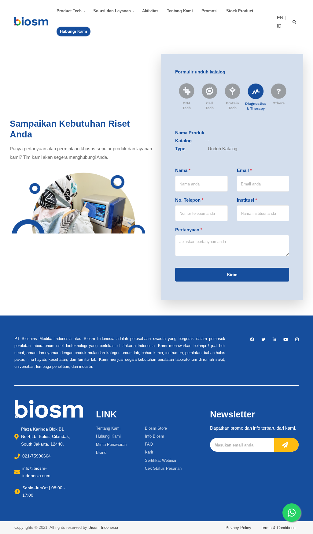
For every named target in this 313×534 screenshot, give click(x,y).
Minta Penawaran (111, 444)
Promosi (209, 11)
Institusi (247, 200)
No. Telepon (189, 200)
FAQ (149, 444)
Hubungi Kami (108, 436)
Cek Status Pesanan (163, 468)
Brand (101, 452)
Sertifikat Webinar (160, 460)
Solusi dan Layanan (112, 11)
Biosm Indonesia (103, 527)
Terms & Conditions (278, 527)
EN (280, 17)
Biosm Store (156, 428)
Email (244, 170)
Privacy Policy (238, 527)
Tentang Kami (180, 11)
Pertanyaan (188, 229)
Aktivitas (150, 11)
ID (279, 25)
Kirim (232, 274)
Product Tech (69, 11)
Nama (182, 170)
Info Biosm (154, 436)
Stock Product (239, 11)
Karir (149, 452)
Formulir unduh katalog (200, 71)
